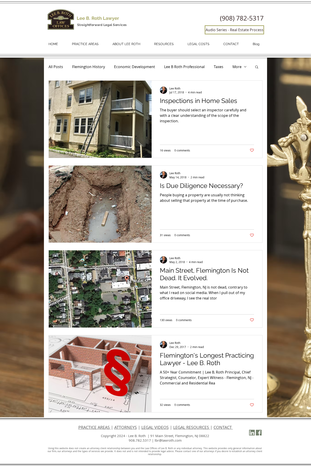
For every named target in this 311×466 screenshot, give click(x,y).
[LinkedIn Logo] (252, 432)
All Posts (55, 66)
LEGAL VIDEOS (155, 427)
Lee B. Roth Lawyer (98, 18)
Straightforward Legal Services (102, 25)
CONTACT (223, 427)
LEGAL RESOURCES (191, 427)
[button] (257, 67)
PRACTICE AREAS (94, 427)
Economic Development (134, 66)
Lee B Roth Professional (184, 66)
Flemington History (88, 66)
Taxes (218, 66)
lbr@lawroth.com (168, 440)
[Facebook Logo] (259, 432)
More (237, 66)
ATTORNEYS (125, 427)
